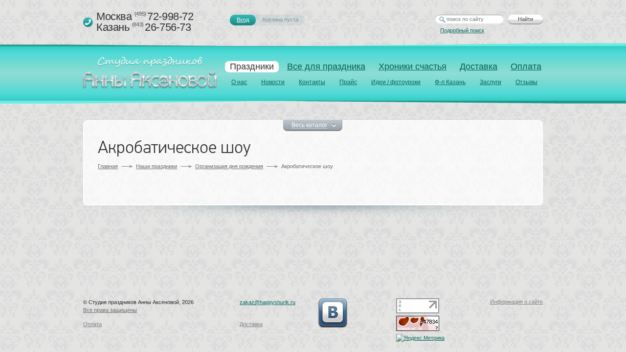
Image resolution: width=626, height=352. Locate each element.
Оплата (526, 66)
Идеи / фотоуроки (396, 82)
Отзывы (526, 82)
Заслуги (490, 82)
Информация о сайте (516, 302)
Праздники (252, 66)
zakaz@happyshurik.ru (267, 302)
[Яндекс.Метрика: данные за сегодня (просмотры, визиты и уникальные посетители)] (420, 338)
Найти (525, 19)
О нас (239, 82)
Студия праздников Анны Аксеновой (152, 75)
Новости (273, 82)
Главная (108, 166)
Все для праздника (326, 66)
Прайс (348, 82)
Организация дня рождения (229, 166)
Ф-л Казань (450, 82)
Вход (243, 19)
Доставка (478, 66)
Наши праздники (156, 166)
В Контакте (332, 313)
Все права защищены (110, 310)
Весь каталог (309, 125)
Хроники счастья (413, 66)
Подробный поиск (462, 30)
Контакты (312, 82)
